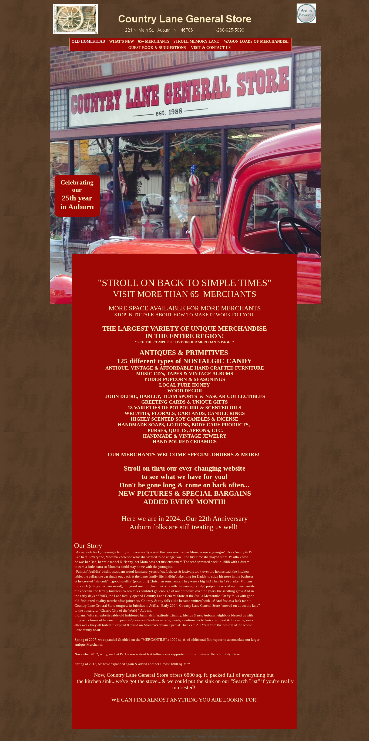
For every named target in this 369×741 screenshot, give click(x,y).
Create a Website (209, 736)
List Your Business (242, 736)
